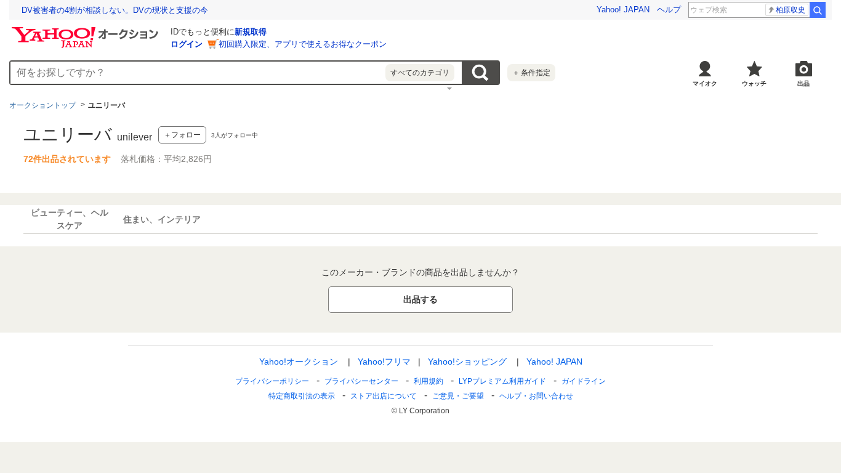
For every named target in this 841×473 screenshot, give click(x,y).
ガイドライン (583, 381)
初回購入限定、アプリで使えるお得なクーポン (303, 44)
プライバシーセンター (361, 381)
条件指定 (531, 72)
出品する (420, 299)
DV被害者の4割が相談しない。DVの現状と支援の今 (115, 10)
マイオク (705, 83)
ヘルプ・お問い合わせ (536, 396)
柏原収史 (790, 10)
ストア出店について (383, 396)
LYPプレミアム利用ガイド (502, 381)
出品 (803, 83)
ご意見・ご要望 (458, 396)
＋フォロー (182, 135)
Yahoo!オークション (298, 361)
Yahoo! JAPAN (623, 9)
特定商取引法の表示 (301, 396)
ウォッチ (754, 83)
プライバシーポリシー (272, 381)
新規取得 (251, 31)
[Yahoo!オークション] (86, 30)
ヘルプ (669, 9)
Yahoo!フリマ (384, 361)
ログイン (187, 44)
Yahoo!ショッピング (467, 361)
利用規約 (428, 381)
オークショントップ (42, 105)
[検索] (818, 10)
